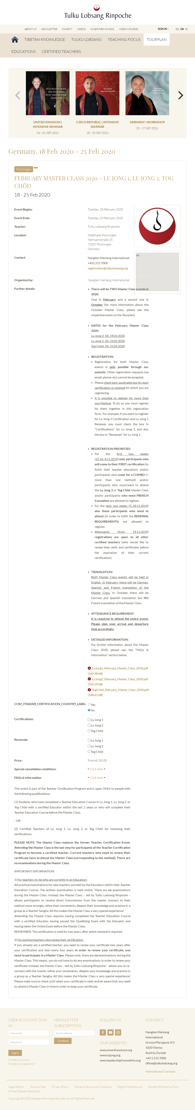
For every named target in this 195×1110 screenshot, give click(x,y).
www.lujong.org (110, 1055)
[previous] (17, 93)
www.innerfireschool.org (116, 1050)
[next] (178, 93)
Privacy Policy (60, 1087)
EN (182, 29)
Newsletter (49, 29)
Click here (96, 769)
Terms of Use (38, 1087)
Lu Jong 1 (97, 719)
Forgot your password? (21, 1063)
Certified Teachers (61, 51)
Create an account (19, 1059)
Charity (67, 29)
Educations (23, 51)
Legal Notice (16, 1087)
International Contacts (160, 1071)
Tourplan (157, 39)
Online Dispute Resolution (24, 1091)
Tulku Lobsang (86, 39)
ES (186, 29)
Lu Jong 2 (97, 725)
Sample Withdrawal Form (163, 1087)
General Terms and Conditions (93, 1087)
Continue (62, 1040)
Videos (81, 29)
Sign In (162, 28)
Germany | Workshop (147, 122)
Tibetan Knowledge (44, 39)
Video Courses (128, 29)
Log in (15, 1052)
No (93, 710)
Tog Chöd (97, 731)
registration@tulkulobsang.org (108, 268)
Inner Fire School (102, 29)
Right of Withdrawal (130, 1087)
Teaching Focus (124, 39)
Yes (93, 704)
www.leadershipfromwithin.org (120, 1060)
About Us (30, 29)
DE (177, 29)
